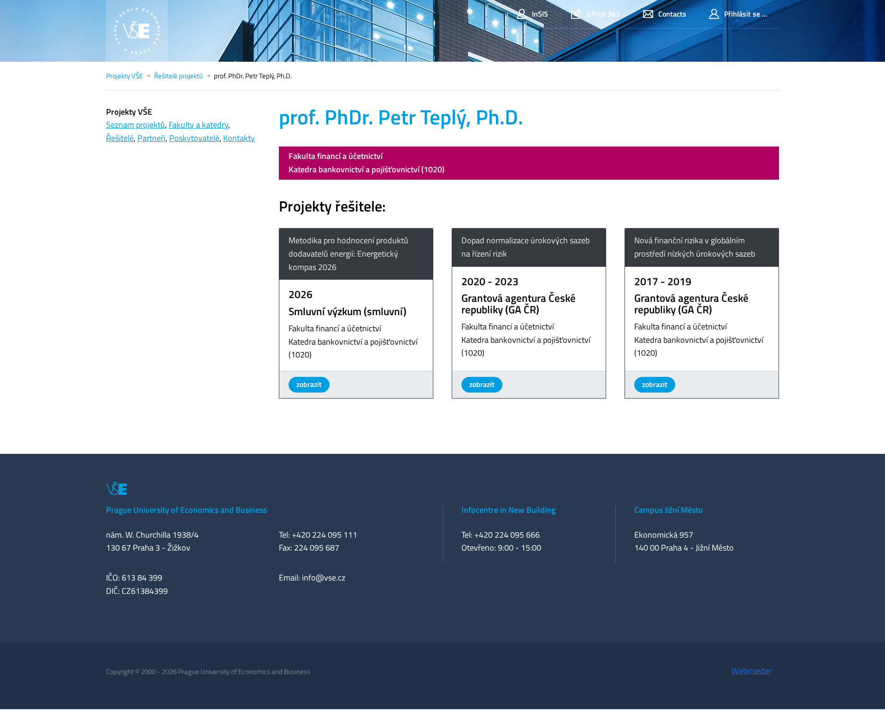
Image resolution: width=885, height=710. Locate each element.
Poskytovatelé (194, 138)
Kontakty (239, 138)
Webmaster (752, 670)
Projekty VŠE (124, 75)
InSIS (540, 13)
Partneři (151, 138)
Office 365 (603, 13)
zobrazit (309, 384)
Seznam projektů (135, 124)
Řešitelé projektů (178, 75)
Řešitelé (120, 138)
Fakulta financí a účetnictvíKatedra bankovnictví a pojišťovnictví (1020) (366, 163)
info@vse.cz (323, 577)
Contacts (672, 13)
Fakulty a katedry (198, 124)
